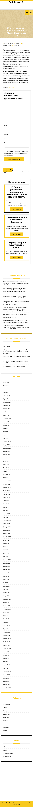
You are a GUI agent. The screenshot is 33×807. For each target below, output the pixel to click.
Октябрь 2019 (6, 645)
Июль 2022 (6, 543)
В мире (5, 707)
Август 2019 (6, 652)
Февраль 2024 (7, 481)
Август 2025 (6, 422)
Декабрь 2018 (7, 678)
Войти (4, 747)
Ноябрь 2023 (6, 491)
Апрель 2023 (6, 514)
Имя (6, 125)
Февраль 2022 (7, 560)
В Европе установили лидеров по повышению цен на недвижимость (16, 192)
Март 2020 (5, 629)
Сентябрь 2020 (7, 609)
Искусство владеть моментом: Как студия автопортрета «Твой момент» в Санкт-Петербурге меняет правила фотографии (14, 290)
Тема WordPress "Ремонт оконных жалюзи (15, 803)
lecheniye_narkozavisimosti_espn (12, 350)
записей (6, 750)
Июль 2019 (6, 655)
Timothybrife (6, 361)
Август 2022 (6, 540)
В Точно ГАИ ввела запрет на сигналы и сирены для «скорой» (15, 351)
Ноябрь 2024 (6, 451)
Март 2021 (5, 589)
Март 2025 (5, 438)
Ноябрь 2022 (6, 530)
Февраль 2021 (7, 592)
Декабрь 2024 (7, 448)
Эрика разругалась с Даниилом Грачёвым (16, 219)
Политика (5, 720)
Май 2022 (5, 550)
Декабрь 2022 (7, 527)
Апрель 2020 (6, 625)
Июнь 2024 (6, 468)
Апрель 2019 (6, 665)
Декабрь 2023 (7, 487)
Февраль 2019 (7, 671)
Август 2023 (6, 500)
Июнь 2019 (6, 658)
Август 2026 (6, 382)
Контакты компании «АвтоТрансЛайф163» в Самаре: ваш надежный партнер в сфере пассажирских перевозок (15, 309)
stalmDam (5, 356)
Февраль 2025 (7, 441)
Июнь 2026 (6, 389)
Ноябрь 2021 (6, 566)
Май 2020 (5, 622)
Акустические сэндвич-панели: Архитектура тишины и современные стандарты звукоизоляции (15, 315)
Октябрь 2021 (6, 569)
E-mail (6, 134)
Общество (6, 717)
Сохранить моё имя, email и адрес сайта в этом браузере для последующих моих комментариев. (16, 153)
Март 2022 (5, 556)
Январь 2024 (6, 484)
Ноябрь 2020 (6, 602)
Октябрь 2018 (6, 684)
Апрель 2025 (6, 435)
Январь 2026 (6, 405)
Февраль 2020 (7, 632)
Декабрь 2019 (7, 638)
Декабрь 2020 (7, 599)
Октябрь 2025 (6, 415)
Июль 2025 (6, 425)
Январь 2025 (6, 445)
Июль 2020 (6, 615)
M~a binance (6, 366)
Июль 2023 (6, 504)
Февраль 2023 (7, 520)
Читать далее (16, 209)
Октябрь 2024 (6, 454)
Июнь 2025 (6, 428)
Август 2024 (6, 461)
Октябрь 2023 (6, 494)
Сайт (5, 143)
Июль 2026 (6, 385)
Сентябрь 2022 (7, 537)
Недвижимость (7, 714)
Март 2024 (5, 477)
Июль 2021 (6, 576)
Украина (5, 730)
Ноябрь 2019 (6, 642)
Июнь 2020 (6, 619)
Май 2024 (5, 471)
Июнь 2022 (6, 546)
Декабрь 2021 (7, 563)
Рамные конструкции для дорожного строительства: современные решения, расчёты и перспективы (16, 327)
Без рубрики (6, 704)
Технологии (11, 87)
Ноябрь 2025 (6, 412)
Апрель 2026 (6, 395)
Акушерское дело (20, 366)
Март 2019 (5, 668)
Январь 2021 (6, 596)
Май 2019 (5, 661)
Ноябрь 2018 (6, 681)
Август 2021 (6, 573)
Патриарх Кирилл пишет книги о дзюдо (17, 245)
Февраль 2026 (7, 402)
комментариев (8, 753)
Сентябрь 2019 (7, 648)
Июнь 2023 (6, 507)
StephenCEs (6, 345)
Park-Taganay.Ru (16, 2)
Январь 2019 (6, 675)
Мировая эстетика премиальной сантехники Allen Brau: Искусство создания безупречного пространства (16, 303)
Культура (5, 711)
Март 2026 (5, 399)
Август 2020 (6, 612)
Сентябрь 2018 (7, 688)
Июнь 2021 (6, 579)
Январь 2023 (6, 523)
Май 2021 (5, 583)
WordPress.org (7, 756)
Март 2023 (5, 517)
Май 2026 (5, 392)
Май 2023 (5, 510)
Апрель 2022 (6, 553)
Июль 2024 (6, 464)
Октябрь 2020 (6, 606)
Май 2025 (5, 431)
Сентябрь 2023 (7, 497)
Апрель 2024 (6, 474)
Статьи (5, 724)
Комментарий (8, 103)
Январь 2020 (6, 635)
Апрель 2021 (6, 586)
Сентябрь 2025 (7, 418)
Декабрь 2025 (7, 408)
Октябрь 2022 (6, 533)
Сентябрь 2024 (7, 458)
